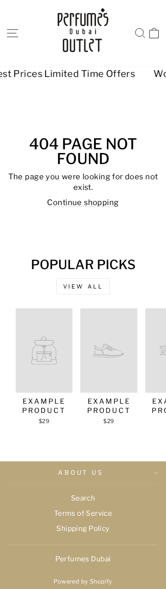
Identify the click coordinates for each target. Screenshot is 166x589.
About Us (81, 472)
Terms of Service (83, 513)
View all (83, 286)
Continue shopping (83, 202)
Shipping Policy (82, 528)
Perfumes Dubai (83, 558)
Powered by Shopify (82, 581)
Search (83, 498)
